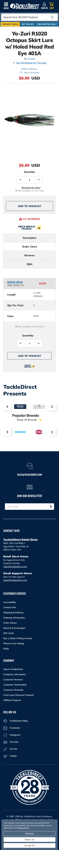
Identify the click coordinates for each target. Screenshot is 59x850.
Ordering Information (14, 617)
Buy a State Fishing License (17, 638)
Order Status (10, 622)
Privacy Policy (23, 828)
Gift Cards (8, 633)
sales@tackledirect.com (15, 566)
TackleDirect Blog (19, 720)
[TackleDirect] (24, 6)
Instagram (15, 734)
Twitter (13, 756)
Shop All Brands (27, 419)
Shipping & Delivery (13, 612)
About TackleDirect (13, 669)
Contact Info (9, 607)
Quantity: (29, 171)
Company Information (14, 674)
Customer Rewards (13, 689)
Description (30, 237)
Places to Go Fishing (13, 643)
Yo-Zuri (31, 58)
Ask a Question (31, 72)
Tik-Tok (13, 749)
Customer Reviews (13, 679)
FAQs (6, 648)
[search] (52, 17)
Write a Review (29, 69)
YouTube (14, 741)
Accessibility (9, 602)
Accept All (29, 845)
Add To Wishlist (29, 206)
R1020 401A (15, 282)
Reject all (29, 839)
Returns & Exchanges (14, 628)
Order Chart (29, 246)
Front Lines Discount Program (18, 695)
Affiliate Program (12, 700)
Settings (29, 833)
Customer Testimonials (15, 684)
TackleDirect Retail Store (20, 539)
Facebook (15, 727)
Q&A (29, 264)
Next (52, 406)
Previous (7, 406)
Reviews (30, 255)
